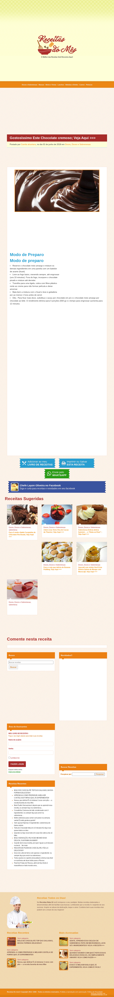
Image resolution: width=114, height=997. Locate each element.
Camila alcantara (28, 144)
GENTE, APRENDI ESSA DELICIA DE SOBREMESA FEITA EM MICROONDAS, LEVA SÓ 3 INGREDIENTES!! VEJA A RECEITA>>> (88, 943)
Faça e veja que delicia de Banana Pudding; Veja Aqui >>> (57, 568)
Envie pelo (59, 474)
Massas (41, 85)
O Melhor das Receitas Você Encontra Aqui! (57, 57)
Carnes (82, 85)
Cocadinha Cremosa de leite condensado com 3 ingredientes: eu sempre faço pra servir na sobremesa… (31, 812)
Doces (68, 144)
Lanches (61, 85)
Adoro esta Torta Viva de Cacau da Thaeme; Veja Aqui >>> (56, 531)
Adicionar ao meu (40, 463)
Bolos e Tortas (51, 85)
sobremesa (13, 530)
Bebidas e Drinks (71, 85)
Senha (10, 749)
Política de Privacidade (95, 992)
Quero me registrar (14, 772)
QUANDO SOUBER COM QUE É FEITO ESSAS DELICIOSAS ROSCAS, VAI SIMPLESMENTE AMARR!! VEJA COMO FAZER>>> (88, 955)
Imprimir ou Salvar (77, 463)
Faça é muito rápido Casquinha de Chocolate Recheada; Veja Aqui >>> (22, 534)
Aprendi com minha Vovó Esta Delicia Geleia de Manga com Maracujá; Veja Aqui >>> (90, 569)
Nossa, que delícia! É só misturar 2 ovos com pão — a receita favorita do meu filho (35, 963)
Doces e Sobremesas (29, 85)
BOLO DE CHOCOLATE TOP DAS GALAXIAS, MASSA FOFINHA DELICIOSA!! (35, 942)
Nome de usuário (14, 740)
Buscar (13, 667)
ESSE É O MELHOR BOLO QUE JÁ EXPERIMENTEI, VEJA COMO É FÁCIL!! (85, 966)
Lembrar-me (14, 758)
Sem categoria (22, 938)
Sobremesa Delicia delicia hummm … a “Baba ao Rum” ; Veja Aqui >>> (90, 532)
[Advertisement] (57, 17)
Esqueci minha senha (15, 769)
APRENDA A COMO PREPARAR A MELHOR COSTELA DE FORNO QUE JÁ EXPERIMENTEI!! (30, 953)
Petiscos (89, 85)
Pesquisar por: (66, 774)
